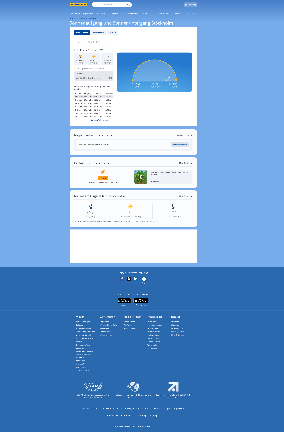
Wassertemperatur (107, 335)
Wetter (80, 316)
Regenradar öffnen (179, 145)
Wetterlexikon (152, 345)
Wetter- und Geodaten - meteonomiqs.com (85, 353)
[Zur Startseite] (78, 5)
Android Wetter (129, 328)
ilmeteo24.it (80, 364)
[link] (76, 14)
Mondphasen (98, 33)
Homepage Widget (83, 345)
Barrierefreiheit (128, 415)
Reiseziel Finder (177, 328)
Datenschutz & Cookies (111, 408)
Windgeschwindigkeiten (109, 325)
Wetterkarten (107, 316)
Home (71, 18)
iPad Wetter (128, 325)
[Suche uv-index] (107, 42)
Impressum (179, 408)
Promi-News (152, 348)
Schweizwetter (152, 328)
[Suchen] (128, 4)
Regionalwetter (153, 335)
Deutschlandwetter (154, 325)
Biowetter (175, 322)
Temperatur (104, 328)
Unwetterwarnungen (84, 328)
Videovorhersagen (83, 322)
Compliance (112, 415)
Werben (79, 342)
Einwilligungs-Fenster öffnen (138, 408)
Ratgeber (176, 316)
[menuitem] (76, 13)
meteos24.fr (81, 360)
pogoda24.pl (81, 367)
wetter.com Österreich (84, 338)
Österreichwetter (153, 332)
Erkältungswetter (177, 332)
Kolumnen (80, 325)
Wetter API (80, 348)
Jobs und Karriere (90, 408)
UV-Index (112, 33)
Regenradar (104, 322)
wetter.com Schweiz (83, 335)
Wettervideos (154, 316)
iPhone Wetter (129, 322)
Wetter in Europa (153, 338)
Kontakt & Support (162, 408)
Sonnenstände (82, 33)
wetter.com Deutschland (85, 332)
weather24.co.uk (82, 370)
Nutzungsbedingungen (148, 415)
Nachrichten (152, 322)
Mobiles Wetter (132, 316)
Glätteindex (175, 325)
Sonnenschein (105, 332)
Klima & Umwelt (177, 335)
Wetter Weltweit (153, 342)
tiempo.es (80, 357)
